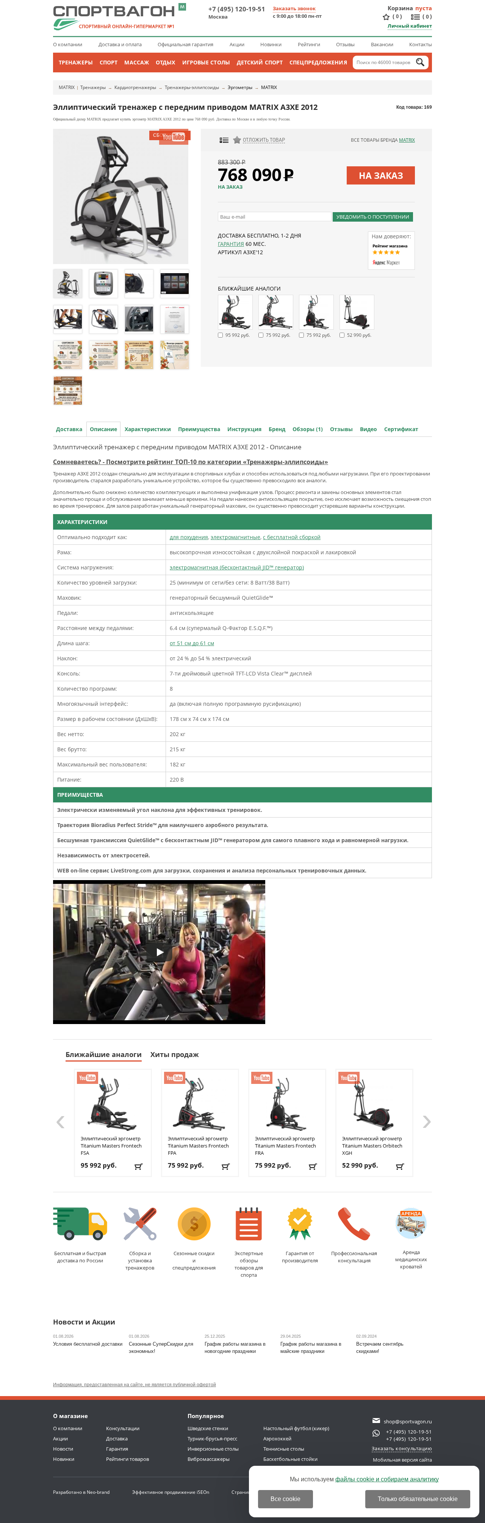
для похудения (189, 537)
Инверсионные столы (213, 1448)
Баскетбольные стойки (290, 1459)
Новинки (271, 44)
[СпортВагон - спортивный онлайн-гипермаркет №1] (113, 18)
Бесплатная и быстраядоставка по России (80, 1257)
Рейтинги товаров (127, 1459)
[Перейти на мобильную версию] (182, 7)
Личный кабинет (410, 25)
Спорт (109, 62)
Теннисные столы (283, 1448)
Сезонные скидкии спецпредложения (194, 1260)
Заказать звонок (294, 8)
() (397, 16)
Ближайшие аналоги (104, 1054)
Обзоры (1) (308, 429)
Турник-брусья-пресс (212, 1438)
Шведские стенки (208, 1428)
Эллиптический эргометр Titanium (111, 1145)
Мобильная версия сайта (402, 1459)
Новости (63, 1448)
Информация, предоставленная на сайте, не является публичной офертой (134, 1384)
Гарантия (231, 243)
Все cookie (285, 1499)
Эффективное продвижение (170, 1492)
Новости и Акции (84, 1322)
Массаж (136, 62)
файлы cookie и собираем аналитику (387, 1479)
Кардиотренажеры (135, 87)
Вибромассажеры (209, 1459)
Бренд (277, 429)
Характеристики (148, 429)
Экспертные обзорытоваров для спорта (249, 1264)
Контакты (420, 44)
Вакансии (382, 44)
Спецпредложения (318, 62)
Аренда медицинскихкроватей (411, 1259)
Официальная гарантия (185, 44)
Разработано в (81, 1492)
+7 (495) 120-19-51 (236, 9)
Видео (368, 429)
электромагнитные (235, 537)
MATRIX (67, 87)
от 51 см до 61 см (192, 643)
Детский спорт (260, 62)
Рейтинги (309, 44)
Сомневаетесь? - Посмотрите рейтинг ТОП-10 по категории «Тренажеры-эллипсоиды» (190, 461)
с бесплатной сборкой (292, 537)
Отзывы (345, 44)
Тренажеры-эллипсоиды (192, 87)
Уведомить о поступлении (372, 216)
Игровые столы (206, 62)
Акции (237, 44)
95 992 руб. (237, 335)
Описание (103, 429)
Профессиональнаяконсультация (354, 1257)
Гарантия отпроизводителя (300, 1257)
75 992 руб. (278, 335)
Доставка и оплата (120, 44)
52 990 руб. (359, 335)
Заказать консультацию (402, 1448)
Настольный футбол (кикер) (296, 1428)
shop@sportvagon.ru (408, 1421)
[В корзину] (139, 1166)
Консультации (122, 1428)
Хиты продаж (174, 1054)
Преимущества (199, 429)
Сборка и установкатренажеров (139, 1260)
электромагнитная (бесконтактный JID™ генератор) (237, 567)
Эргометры (240, 87)
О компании (67, 44)
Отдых (165, 62)
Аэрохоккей (277, 1438)
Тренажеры (76, 62)
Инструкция (244, 429)
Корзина (400, 8)
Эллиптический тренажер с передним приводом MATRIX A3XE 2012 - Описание (177, 447)
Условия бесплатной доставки (87, 1344)
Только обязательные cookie (418, 1499)
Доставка (69, 429)
